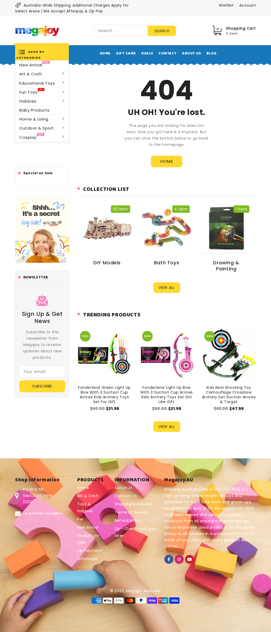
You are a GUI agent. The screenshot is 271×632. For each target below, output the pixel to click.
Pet (80, 519)
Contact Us (126, 496)
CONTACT (168, 53)
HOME (105, 53)
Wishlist (226, 5)
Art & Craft (88, 496)
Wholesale (87, 558)
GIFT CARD (126, 53)
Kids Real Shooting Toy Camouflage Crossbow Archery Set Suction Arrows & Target (229, 394)
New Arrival (88, 527)
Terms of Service (131, 512)
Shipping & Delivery (133, 504)
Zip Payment (89, 550)
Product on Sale (88, 539)
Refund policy (128, 520)
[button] (42, 54)
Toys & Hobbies (85, 507)
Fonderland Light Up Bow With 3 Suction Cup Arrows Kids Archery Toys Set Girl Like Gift (166, 394)
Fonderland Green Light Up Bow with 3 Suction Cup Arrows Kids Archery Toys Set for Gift (104, 394)
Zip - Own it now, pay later (135, 532)
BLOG (211, 53)
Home (83, 487)
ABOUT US (191, 53)
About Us (123, 487)
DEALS (147, 53)
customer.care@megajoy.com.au (58, 513)
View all (167, 287)
